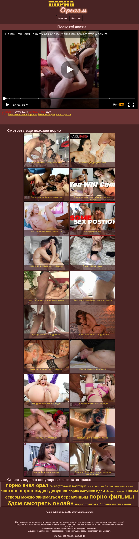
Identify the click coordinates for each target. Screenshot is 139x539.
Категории (62, 18)
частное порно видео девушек (34, 490)
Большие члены (17, 114)
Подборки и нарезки (59, 114)
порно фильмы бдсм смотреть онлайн (70, 499)
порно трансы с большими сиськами (103, 504)
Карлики (32, 114)
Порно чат (76, 18)
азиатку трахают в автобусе (68, 486)
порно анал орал (27, 485)
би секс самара (115, 491)
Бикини (42, 114)
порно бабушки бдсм (87, 491)
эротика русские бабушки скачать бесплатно (110, 486)
